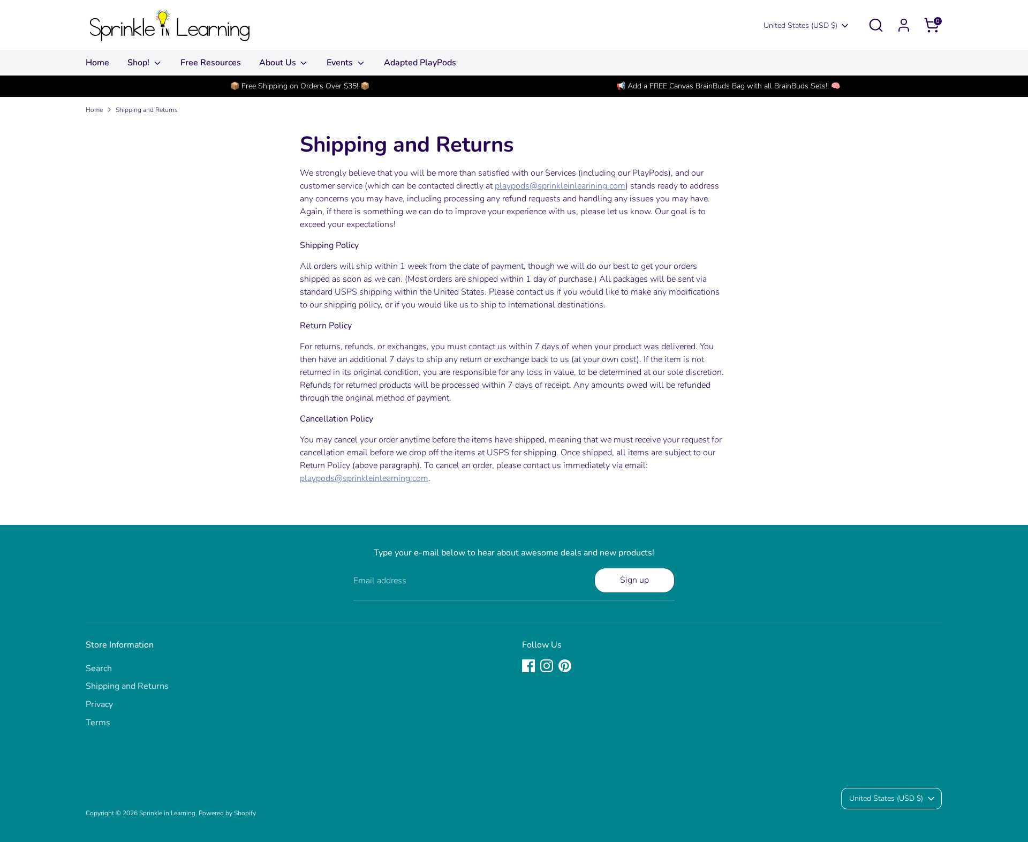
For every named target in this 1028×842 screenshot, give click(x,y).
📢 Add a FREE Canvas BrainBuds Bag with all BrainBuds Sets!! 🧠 (728, 86)
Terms (98, 722)
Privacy (99, 704)
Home (97, 63)
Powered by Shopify (227, 813)
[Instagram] (546, 665)
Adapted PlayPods (420, 63)
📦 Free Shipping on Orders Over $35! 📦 (299, 86)
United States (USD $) (800, 25)
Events (341, 63)
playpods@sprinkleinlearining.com (560, 186)
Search (99, 668)
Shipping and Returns (147, 110)
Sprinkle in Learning (167, 813)
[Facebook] (528, 665)
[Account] (903, 25)
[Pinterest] (564, 665)
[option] (300, 86)
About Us (278, 63)
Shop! (139, 63)
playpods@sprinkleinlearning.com (364, 478)
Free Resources (210, 63)
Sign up (634, 580)
